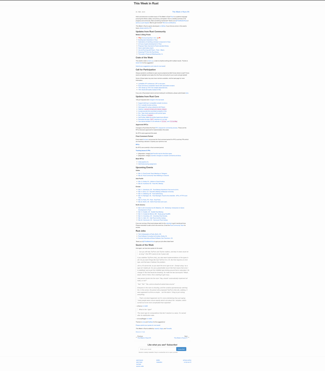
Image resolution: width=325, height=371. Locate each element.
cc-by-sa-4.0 (187, 362)
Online (138, 170)
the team (145, 139)
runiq (143, 322)
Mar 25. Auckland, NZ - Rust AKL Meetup (150, 183)
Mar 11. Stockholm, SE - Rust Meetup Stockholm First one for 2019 (158, 190)
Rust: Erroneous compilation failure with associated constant (156, 86)
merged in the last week (157, 100)
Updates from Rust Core (147, 96)
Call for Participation (146, 69)
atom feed (139, 362)
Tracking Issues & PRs (143, 150)
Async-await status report (145, 48)
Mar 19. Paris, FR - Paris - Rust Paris (149, 200)
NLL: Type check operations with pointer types (152, 113)
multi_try (150, 61)
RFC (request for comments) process (166, 128)
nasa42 (156, 328)
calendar (168, 223)
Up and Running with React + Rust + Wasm (151, 50)
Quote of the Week (145, 244)
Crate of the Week (144, 57)
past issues (139, 360)
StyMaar (150, 322)
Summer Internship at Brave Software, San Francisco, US (155, 238)
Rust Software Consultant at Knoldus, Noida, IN (152, 236)
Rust (172, 17)
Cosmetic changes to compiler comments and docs (165, 155)
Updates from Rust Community (151, 31)
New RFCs (140, 159)
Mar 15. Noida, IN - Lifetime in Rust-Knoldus (151, 181)
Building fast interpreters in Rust (147, 40)
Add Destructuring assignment (147, 164)
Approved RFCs (142, 124)
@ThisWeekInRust (181, 21)
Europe (138, 186)
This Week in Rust (146, 3)
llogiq (161, 328)
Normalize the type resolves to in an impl (152, 119)
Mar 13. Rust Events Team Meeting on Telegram (152, 173)
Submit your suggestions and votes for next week (150, 66)
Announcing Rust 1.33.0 (149, 38)
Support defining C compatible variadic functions (152, 103)
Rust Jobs (141, 230)
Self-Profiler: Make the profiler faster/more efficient (153, 117)
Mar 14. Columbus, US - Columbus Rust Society (152, 216)
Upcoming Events (144, 167)
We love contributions (169, 23)
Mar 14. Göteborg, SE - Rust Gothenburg (150, 194)
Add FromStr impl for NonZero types (161, 153)
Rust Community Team (177, 225)
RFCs (137, 144)
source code (140, 366)
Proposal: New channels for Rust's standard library (153, 46)
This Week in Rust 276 (180, 11)
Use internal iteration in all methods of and (157, 121)
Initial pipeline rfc (143, 162)
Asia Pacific (139, 178)
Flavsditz (169, 328)
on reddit (145, 306)
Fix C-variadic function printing (147, 105)
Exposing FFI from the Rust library (148, 52)
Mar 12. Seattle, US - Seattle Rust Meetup (150, 212)
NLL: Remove (145, 115)
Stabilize (152, 109)
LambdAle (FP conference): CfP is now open (151, 84)
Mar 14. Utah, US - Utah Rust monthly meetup (152, 218)
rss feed (138, 364)
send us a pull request (142, 23)
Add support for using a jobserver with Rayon (151, 107)
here (187, 93)
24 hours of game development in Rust (149, 44)
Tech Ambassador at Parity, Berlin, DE (149, 234)
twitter (158, 360)
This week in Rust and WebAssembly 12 (150, 54)
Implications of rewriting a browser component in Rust (154, 42)
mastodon (159, 362)
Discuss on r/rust (140, 332)
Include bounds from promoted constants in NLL (152, 111)
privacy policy (187, 360)
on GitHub (162, 26)
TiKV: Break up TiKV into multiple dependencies (152, 88)
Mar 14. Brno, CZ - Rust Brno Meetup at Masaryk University (156, 192)
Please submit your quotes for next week (148, 325)
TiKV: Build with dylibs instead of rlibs (149, 90)
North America (140, 205)
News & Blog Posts (143, 34)
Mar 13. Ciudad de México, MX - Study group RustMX (154, 214)
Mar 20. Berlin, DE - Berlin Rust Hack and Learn (152, 202)
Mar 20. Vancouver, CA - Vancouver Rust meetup (153, 220)
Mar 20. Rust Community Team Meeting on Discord (153, 175)
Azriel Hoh (139, 63)
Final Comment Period (144, 136)
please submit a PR (145, 28)
